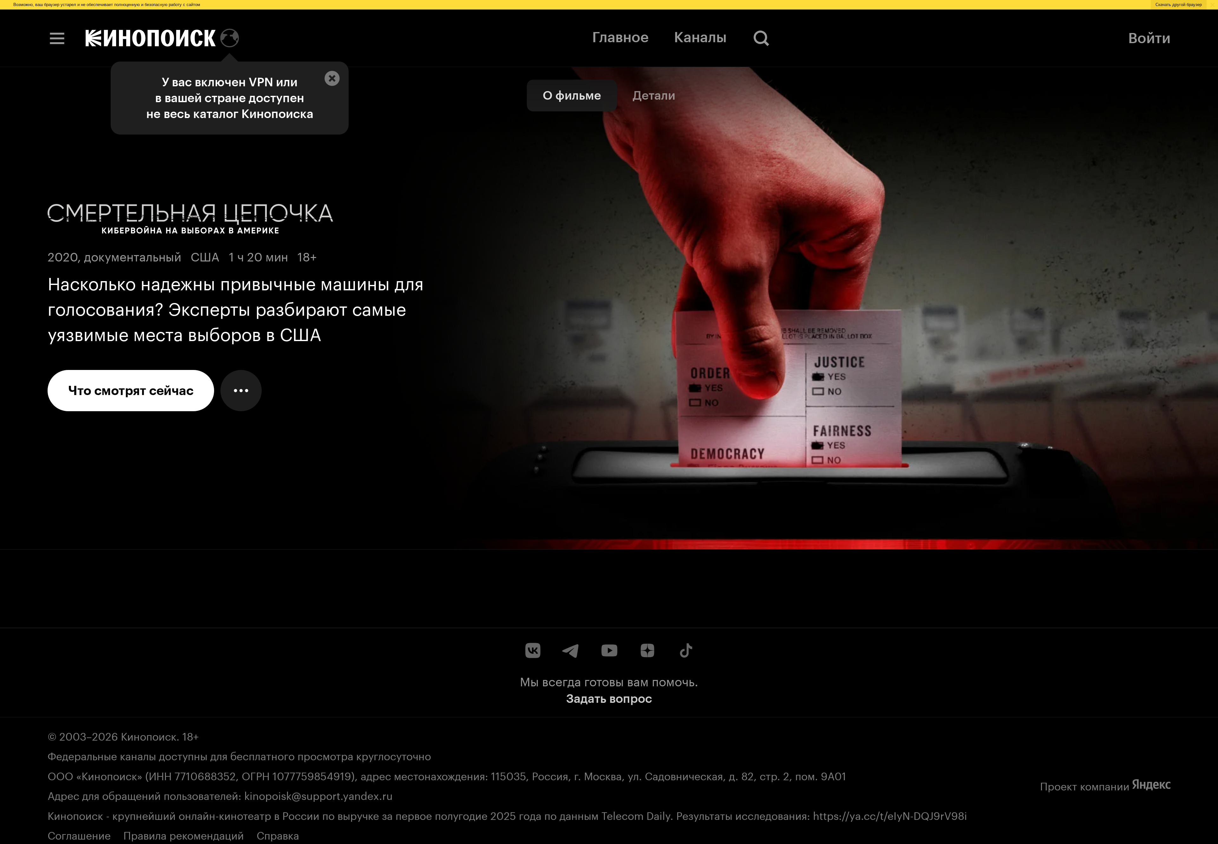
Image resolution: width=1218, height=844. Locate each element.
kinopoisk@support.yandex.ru (318, 794)
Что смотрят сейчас (130, 390)
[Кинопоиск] (151, 38)
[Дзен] (647, 650)
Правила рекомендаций (183, 834)
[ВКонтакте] (532, 650)
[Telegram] (570, 650)
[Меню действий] (241, 390)
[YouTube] (609, 650)
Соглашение (79, 834)
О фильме (572, 95)
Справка (278, 834)
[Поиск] (761, 38)
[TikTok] (685, 650)
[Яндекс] (1151, 785)
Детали (654, 95)
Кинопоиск (148, 735)
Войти (1149, 38)
